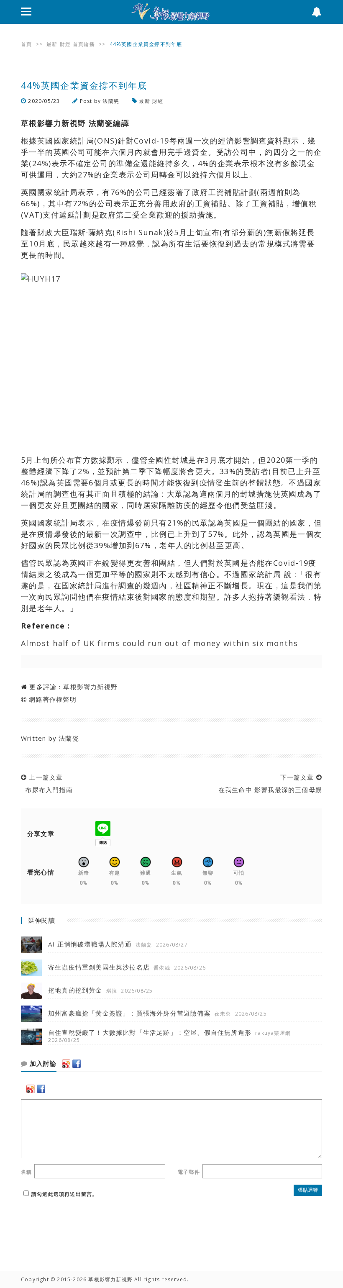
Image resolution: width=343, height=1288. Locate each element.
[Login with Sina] (66, 1064)
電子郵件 (189, 1171)
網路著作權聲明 (52, 699)
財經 (65, 44)
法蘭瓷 (110, 101)
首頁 (26, 44)
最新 (51, 44)
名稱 (26, 1171)
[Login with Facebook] (76, 1064)
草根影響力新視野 (90, 686)
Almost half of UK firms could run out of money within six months (159, 643)
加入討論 (42, 1063)
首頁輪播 (84, 44)
